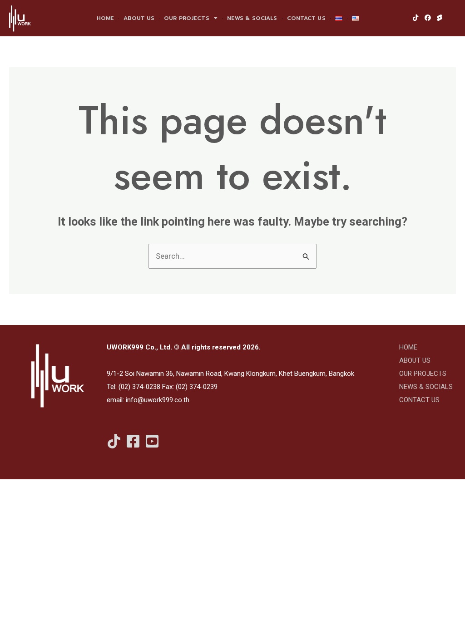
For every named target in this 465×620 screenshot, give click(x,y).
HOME (105, 18)
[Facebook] (133, 441)
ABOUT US (139, 18)
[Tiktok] (114, 441)
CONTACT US (306, 18)
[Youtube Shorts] (152, 441)
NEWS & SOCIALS (252, 18)
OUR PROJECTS (186, 18)
